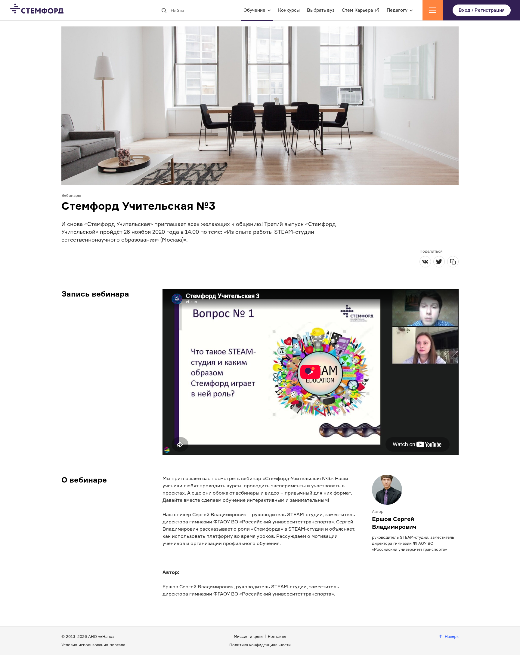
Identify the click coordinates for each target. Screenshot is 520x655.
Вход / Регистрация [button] (482, 10)
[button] (432, 10)
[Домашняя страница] (32, 10)
